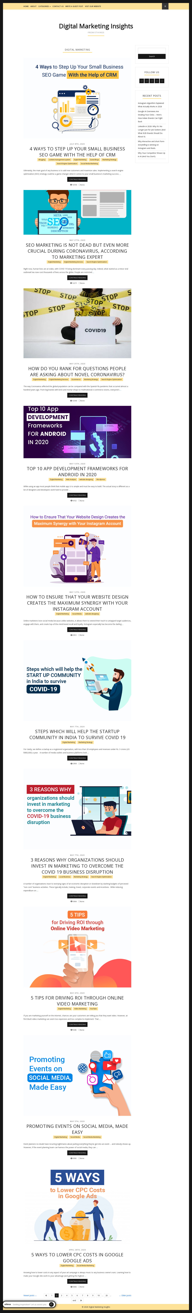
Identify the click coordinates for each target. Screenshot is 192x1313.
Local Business (64, 877)
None (82, 185)
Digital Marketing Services (73, 262)
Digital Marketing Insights (96, 26)
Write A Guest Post (74, 6)
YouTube (93, 1009)
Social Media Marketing (89, 163)
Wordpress (101, 479)
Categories (43, 6)
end (74, 1300)
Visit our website (93, 6)
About (33, 6)
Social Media (77, 614)
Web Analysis (71, 479)
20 (107, 1295)
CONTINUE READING (77, 179)
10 (99, 1295)
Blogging (42, 160)
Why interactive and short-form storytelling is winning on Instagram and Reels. (151, 144)
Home (26, 6)
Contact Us (58, 6)
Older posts (125, 1295)
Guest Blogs (94, 160)
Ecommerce (76, 379)
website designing (86, 479)
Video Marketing (80, 1009)
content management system (59, 160)
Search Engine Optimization (67, 163)
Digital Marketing (80, 160)
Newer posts (30, 1295)
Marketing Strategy (109, 160)
